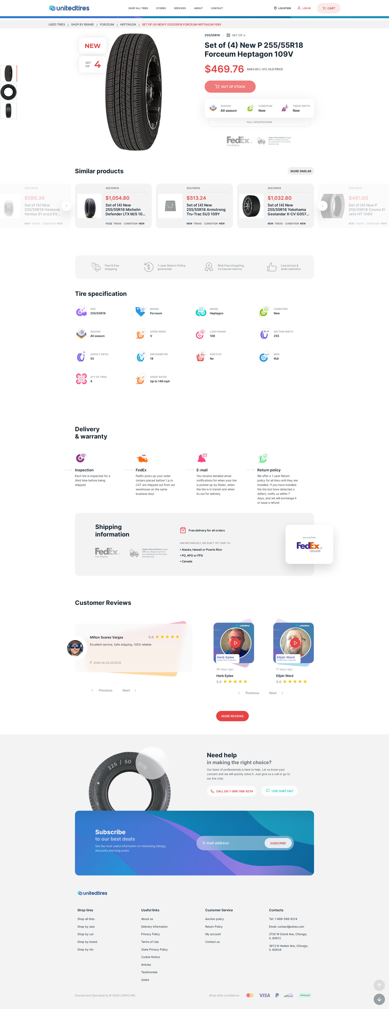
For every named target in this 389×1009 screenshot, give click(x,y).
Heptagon (128, 24)
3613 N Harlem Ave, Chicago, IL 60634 (288, 948)
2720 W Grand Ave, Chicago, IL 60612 (288, 936)
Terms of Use (150, 941)
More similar (301, 171)
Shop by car (85, 934)
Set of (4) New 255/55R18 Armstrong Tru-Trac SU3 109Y (206, 209)
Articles (146, 964)
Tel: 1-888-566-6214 (283, 919)
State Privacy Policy (154, 949)
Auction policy (214, 919)
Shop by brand (82, 24)
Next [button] (127, 690)
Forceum (107, 24)
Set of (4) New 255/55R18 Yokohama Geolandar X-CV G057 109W (287, 209)
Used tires (57, 24)
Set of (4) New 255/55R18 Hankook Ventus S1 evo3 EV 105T (42, 209)
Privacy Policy (150, 934)
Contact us (212, 941)
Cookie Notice (150, 957)
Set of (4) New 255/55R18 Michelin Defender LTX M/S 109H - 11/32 (126, 209)
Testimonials (149, 972)
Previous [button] (105, 690)
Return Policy (214, 926)
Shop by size (86, 926)
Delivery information (154, 926)
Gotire (145, 979)
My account (213, 934)
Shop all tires (85, 919)
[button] (322, 206)
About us (147, 919)
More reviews (232, 716)
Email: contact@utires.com (286, 926)
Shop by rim (85, 949)
